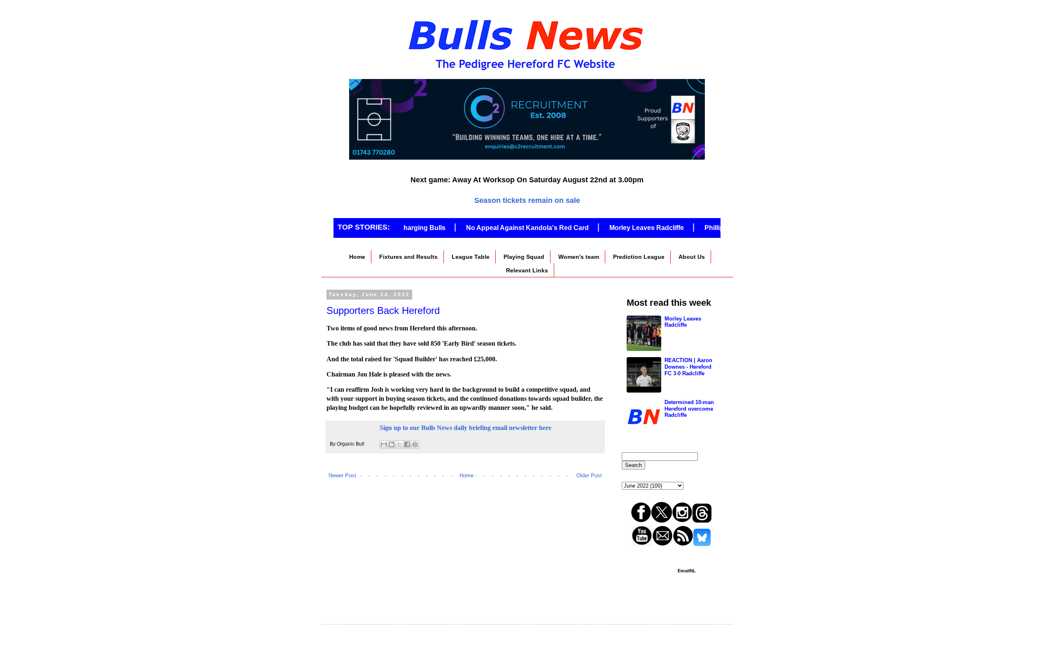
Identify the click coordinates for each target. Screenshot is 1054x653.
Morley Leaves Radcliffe (634, 227)
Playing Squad (524, 256)
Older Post (589, 475)
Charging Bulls (409, 227)
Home (357, 256)
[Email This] (384, 444)
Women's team (578, 256)
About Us (692, 256)
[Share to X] (399, 444)
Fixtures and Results (408, 256)
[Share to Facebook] (407, 444)
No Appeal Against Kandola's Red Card (515, 227)
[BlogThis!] (391, 444)
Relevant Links (527, 270)
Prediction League (639, 256)
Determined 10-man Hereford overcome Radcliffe (689, 408)
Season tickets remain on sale (527, 200)
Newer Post (342, 475)
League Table (471, 256)
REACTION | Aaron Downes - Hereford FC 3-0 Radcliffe (688, 366)
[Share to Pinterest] (415, 444)
